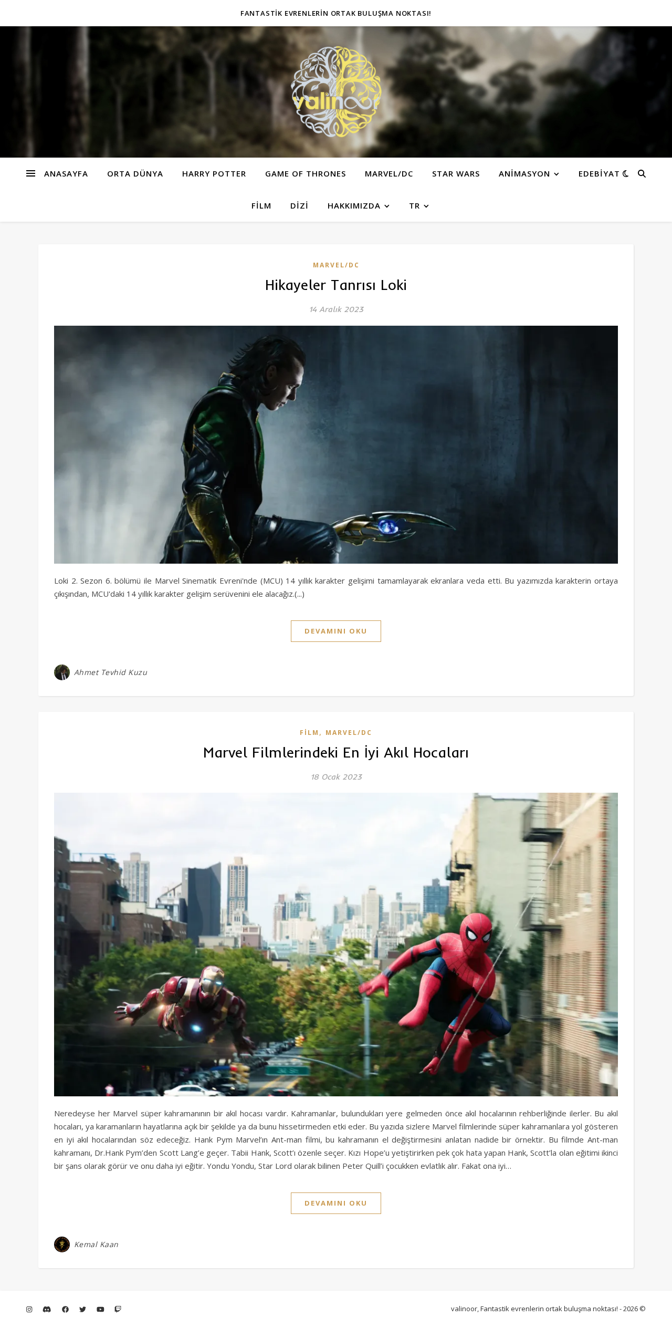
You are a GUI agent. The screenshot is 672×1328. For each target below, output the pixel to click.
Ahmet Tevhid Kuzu (111, 672)
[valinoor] (336, 92)
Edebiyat (599, 173)
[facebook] (66, 1309)
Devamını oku (336, 631)
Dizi (299, 205)
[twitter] (83, 1309)
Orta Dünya (135, 173)
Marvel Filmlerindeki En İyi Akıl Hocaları (336, 752)
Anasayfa (66, 173)
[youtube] (101, 1309)
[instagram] (30, 1309)
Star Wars (456, 173)
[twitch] (117, 1309)
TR (414, 205)
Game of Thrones (305, 173)
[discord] (47, 1309)
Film (261, 205)
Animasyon (524, 173)
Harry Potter (214, 173)
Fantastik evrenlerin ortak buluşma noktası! (336, 13)
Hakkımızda (354, 205)
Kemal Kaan (96, 1244)
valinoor (464, 1308)
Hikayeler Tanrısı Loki (336, 285)
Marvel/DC (389, 173)
